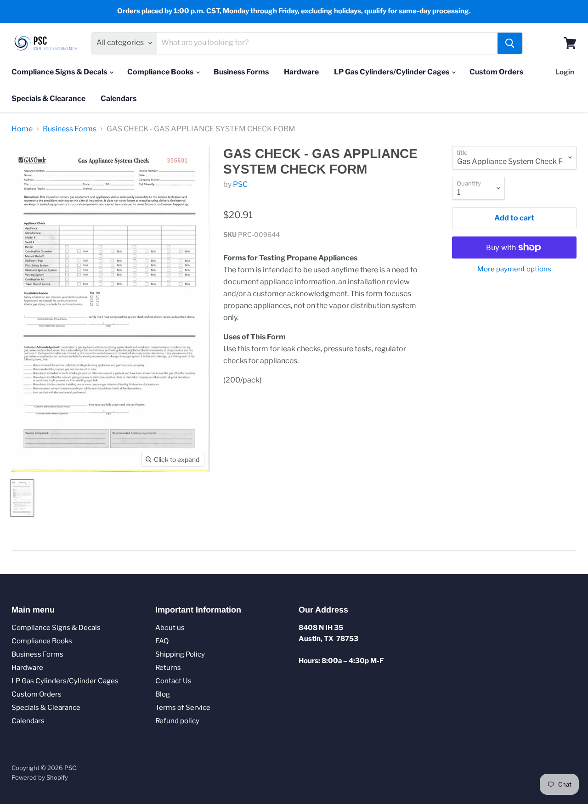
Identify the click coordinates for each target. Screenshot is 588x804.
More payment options (514, 269)
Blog (162, 694)
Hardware (301, 71)
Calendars (118, 98)
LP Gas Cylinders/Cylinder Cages (392, 71)
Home (22, 129)
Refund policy (177, 721)
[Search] (510, 43)
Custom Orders (496, 71)
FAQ (162, 641)
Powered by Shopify (39, 777)
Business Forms (241, 71)
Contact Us (173, 681)
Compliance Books (161, 71)
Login (564, 72)
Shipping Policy (180, 654)
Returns (168, 667)
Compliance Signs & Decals (59, 71)
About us (170, 628)
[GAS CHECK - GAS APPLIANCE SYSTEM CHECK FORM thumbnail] (22, 498)
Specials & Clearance (48, 98)
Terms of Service (182, 707)
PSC (240, 184)
